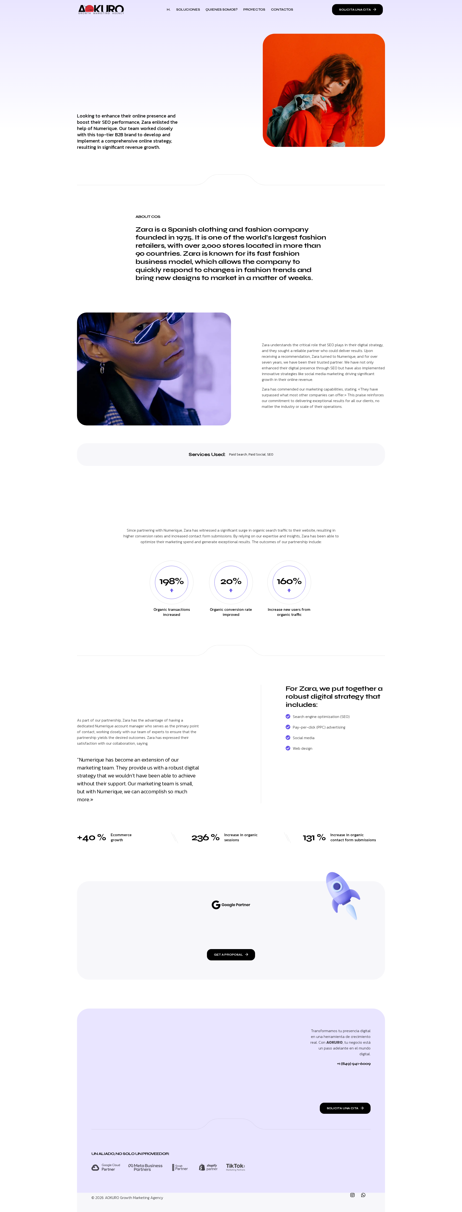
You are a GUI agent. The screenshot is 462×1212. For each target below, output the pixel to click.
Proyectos (254, 9)
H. (168, 9)
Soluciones (188, 9)
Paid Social (257, 454)
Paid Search (238, 454)
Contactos (282, 9)
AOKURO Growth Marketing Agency (134, 1197)
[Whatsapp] (366, 1197)
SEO (270, 454)
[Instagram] (355, 1197)
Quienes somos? (221, 9)
